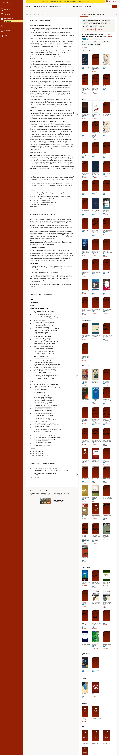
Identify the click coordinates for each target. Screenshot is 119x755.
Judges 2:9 (33, 206)
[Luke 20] (26, 251)
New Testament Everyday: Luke (96, 669)
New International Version (37, 491)
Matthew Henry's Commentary (96, 461)
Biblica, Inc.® (33, 495)
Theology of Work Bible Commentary (107, 498)
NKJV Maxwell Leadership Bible (96, 272)
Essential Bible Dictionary (85, 603)
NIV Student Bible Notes (107, 193)
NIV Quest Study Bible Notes (85, 193)
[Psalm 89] (26, 376)
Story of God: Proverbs (95, 498)
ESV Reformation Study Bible (107, 115)
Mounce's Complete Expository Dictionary (84, 623)
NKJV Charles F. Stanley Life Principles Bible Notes (96, 232)
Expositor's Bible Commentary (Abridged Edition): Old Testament (107, 421)
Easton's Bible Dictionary (106, 583)
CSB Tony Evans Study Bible (85, 115)
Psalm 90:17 (34, 451)
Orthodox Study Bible (96, 310)
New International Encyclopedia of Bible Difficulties (86, 356)
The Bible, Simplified (94, 400)
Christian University (84, 719)
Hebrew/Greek (92, 14)
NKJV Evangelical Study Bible (96, 252)
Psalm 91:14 (34, 455)
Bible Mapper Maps (95, 694)
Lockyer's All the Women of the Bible (107, 603)
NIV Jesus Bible (106, 173)
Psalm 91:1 (34, 453)
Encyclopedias (87, 320)
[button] (111, 1)
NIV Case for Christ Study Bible (96, 154)
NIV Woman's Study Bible (106, 211)
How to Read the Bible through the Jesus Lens (107, 442)
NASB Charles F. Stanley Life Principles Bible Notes (96, 134)
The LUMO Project (96, 718)
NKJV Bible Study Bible (85, 669)
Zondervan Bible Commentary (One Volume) (107, 517)
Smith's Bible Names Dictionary (86, 643)
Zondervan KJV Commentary (106, 536)
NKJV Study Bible (85, 291)
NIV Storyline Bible (96, 192)
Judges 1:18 (34, 202)
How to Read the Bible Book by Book (96, 441)
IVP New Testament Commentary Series (86, 461)
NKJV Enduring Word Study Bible (86, 252)
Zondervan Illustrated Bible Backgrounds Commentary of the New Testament (96, 88)
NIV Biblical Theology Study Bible (85, 155)
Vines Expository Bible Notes (107, 310)
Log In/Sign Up (112, 1)
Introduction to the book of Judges (86, 742)
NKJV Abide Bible (85, 230)
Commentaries (87, 366)
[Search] (114, 6)
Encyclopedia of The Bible (96, 336)
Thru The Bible (85, 515)
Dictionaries (86, 567)
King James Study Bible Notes (86, 133)
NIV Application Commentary (85, 479)
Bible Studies (86, 653)
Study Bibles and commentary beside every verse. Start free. (65, 1)
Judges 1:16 (34, 195)
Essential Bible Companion (85, 420)
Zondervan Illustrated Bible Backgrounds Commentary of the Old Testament (86, 88)
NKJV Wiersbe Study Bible (95, 291)
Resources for (94, 35)
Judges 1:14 (34, 193)
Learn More (100, 29)
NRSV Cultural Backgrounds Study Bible (86, 310)
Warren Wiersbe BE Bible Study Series (96, 516)
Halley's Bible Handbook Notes (85, 441)
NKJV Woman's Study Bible (106, 291)
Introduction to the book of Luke (96, 742)
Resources (84, 14)
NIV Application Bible (106, 66)
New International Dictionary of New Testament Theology (96, 623)
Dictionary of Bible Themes (86, 583)
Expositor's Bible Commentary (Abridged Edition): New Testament (96, 421)
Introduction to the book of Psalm (107, 742)
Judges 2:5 (33, 204)
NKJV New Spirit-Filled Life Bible (107, 272)
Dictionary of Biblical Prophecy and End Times (96, 584)
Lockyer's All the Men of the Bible (96, 603)
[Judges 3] (78, 114)
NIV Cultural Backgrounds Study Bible (107, 155)
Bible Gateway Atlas (85, 694)
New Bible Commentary (106, 461)
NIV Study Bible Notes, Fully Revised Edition (96, 67)
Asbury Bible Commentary (95, 382)
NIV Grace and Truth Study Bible (86, 66)
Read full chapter (34, 477)
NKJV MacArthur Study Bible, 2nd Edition (85, 272)
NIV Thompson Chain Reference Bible (96, 212)
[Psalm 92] (78, 376)
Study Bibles (86, 99)
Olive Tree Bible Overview (85, 498)
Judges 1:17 (34, 196)
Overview (85, 727)
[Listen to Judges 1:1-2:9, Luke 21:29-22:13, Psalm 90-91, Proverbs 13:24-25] (42, 14)
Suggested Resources (89, 51)
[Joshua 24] (26, 114)
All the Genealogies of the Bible (86, 336)
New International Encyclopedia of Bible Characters (107, 336)
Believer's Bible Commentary (106, 382)
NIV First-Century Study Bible (85, 174)
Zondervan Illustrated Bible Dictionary (107, 87)
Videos (85, 703)
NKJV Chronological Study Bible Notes (107, 231)
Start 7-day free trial (89, 29)
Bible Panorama (85, 399)
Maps (84, 678)
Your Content (100, 14)
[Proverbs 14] (78, 474)
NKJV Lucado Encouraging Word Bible (107, 253)
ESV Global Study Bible (96, 115)
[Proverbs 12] (26, 474)
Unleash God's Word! (58, 501)
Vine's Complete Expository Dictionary (96, 644)
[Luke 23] (78, 251)
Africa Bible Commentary (84, 382)
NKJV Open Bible (107, 622)
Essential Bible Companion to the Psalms (107, 401)
